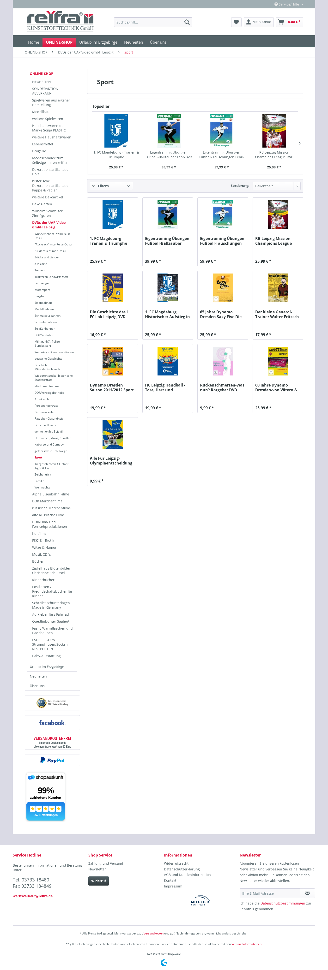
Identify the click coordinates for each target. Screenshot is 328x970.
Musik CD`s (41, 554)
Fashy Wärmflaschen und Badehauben (52, 630)
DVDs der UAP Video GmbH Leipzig (49, 224)
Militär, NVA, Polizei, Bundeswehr (48, 343)
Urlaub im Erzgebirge (47, 666)
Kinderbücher (43, 579)
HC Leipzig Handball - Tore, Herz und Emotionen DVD (165, 387)
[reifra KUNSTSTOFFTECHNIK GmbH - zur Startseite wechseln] (60, 22)
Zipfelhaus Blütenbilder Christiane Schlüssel (51, 570)
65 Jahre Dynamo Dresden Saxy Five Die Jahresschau (221, 314)
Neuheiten (38, 676)
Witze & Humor (44, 547)
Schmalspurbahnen (48, 316)
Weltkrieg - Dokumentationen (54, 352)
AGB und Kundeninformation (187, 874)
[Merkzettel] (236, 22)
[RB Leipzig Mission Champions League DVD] (274, 131)
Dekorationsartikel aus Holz (50, 171)
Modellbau (40, 111)
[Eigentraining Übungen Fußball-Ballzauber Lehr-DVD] (169, 131)
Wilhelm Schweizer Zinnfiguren (47, 213)
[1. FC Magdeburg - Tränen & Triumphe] (116, 131)
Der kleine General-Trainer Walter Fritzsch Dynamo (277, 314)
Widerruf (98, 881)
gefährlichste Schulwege (51, 451)
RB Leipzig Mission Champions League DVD (274, 154)
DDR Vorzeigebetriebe (49, 393)
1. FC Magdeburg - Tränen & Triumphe (116, 154)
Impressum (173, 886)
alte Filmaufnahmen (48, 386)
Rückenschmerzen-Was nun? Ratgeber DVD (222, 387)
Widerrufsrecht (176, 863)
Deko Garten (42, 204)
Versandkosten (154, 933)
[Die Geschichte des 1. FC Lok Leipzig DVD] (112, 288)
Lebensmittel (42, 144)
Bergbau (40, 296)
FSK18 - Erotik (43, 540)
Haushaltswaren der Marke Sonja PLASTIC (49, 127)
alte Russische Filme (48, 515)
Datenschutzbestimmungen (283, 903)
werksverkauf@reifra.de (33, 896)
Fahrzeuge (42, 283)
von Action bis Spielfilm (50, 431)
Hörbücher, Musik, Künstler (53, 438)
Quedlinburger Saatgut (50, 621)
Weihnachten (43, 487)
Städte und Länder (47, 257)
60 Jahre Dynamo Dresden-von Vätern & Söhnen (276, 387)
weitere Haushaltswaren (51, 137)
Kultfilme (39, 533)
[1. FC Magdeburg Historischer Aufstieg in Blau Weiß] (167, 288)
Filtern (103, 186)
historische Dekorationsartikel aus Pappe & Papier (50, 185)
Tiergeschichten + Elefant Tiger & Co (51, 466)
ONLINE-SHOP (41, 73)
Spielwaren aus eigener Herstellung (51, 102)
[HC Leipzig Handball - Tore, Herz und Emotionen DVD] (167, 361)
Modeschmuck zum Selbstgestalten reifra (49, 160)
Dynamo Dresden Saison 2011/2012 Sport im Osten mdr (112, 387)
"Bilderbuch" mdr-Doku (50, 251)
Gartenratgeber (45, 412)
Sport (38, 457)
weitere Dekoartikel (47, 197)
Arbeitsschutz (44, 399)
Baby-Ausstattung (46, 656)
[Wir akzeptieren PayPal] (52, 760)
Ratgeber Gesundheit (49, 419)
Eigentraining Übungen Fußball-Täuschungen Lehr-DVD (221, 155)
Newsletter (97, 869)
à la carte (41, 264)
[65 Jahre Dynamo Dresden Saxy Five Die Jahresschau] (222, 288)
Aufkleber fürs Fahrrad (50, 614)
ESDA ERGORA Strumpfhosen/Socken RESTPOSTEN (50, 644)
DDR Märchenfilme (47, 501)
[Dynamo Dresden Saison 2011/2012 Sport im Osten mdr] (112, 361)
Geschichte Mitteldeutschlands (47, 367)
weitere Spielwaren (47, 118)
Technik (40, 270)
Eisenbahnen (43, 303)
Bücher (38, 561)
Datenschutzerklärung (182, 869)
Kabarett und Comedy (49, 444)
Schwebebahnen (46, 322)
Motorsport (42, 290)
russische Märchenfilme (51, 508)
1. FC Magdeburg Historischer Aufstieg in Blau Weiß (167, 314)
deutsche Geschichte (48, 359)
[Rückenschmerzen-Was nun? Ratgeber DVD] (222, 361)
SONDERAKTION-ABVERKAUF (46, 90)
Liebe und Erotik (45, 425)
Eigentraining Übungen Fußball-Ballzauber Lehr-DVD (169, 154)
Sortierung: (240, 185)
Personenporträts (46, 406)
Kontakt (170, 880)
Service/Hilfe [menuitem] (289, 4)
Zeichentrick (43, 474)
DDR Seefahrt (44, 335)
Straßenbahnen (45, 329)
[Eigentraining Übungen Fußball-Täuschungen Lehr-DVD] (222, 131)
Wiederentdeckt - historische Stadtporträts (54, 378)
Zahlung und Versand (105, 863)
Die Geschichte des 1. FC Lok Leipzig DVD (110, 314)
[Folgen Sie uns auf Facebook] (52, 723)
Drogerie (39, 151)
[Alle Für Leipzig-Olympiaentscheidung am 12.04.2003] (112, 434)
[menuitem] (153, 22)
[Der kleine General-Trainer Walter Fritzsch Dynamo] (278, 288)
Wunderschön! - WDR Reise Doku (53, 236)
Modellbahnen (44, 309)
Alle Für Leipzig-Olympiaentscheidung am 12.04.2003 (111, 460)
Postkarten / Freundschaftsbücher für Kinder (52, 591)
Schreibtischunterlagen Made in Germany (51, 605)
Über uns (37, 686)
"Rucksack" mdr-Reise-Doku (53, 244)
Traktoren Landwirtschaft (51, 277)
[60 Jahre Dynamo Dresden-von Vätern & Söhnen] (278, 361)
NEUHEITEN (41, 81)
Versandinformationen (246, 944)
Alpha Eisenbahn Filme (50, 494)
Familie (39, 481)
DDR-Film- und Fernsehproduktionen (49, 524)
